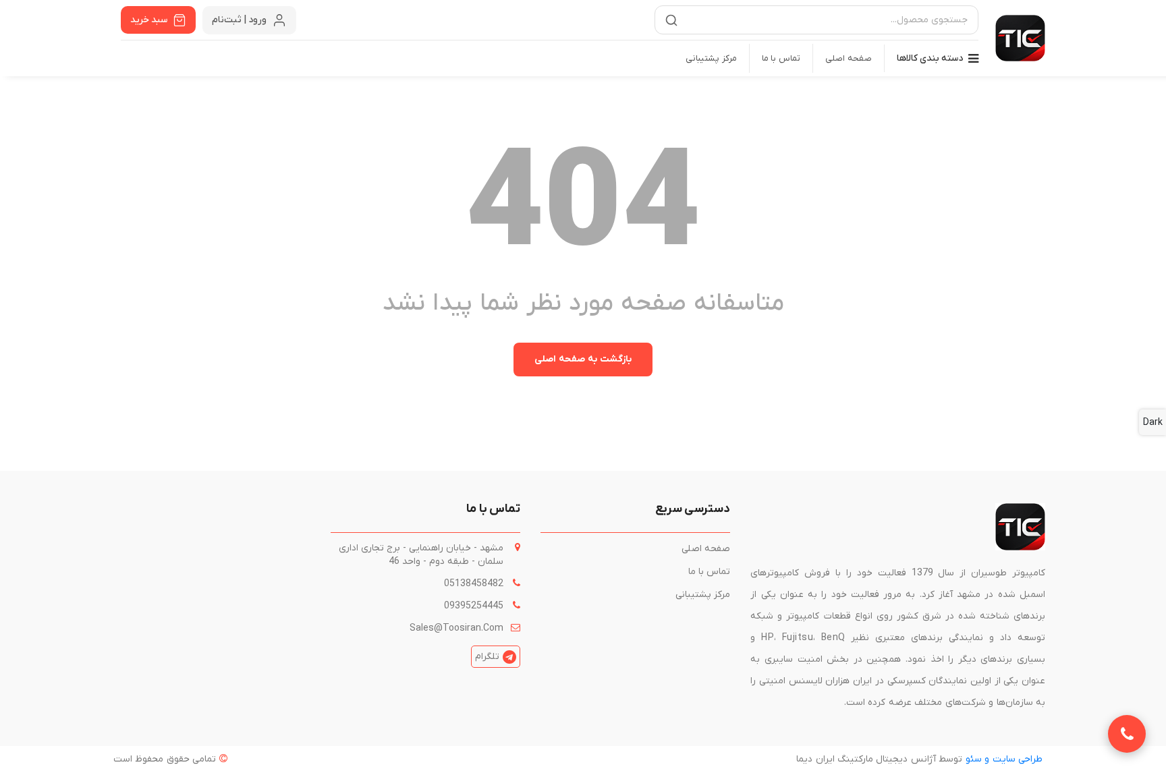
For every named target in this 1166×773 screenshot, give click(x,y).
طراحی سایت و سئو (1004, 759)
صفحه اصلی (848, 58)
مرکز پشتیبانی (711, 58)
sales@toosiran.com (456, 628)
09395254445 (473, 606)
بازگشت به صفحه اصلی (582, 359)
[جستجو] (671, 20)
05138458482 (473, 583)
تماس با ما (781, 58)
